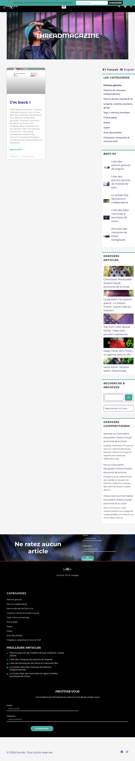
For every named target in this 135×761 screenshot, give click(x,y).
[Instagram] (127, 752)
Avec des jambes (112, 132)
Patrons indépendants (17, 604)
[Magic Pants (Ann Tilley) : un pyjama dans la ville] (118, 343)
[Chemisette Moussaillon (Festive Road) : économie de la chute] (118, 271)
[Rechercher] (128, 397)
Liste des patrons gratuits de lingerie (120, 165)
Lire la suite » (16, 149)
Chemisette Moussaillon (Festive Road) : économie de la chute (117, 283)
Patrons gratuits (14, 599)
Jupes (106, 127)
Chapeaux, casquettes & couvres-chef (24, 640)
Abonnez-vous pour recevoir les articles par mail (43, 3)
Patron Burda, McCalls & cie (118, 99)
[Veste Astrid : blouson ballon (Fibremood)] (118, 361)
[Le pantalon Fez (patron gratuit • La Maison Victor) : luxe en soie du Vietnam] (118, 294)
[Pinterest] (122, 752)
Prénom (87, 546)
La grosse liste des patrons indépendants (119, 199)
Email (86, 535)
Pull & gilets (12, 622)
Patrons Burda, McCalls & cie (20, 608)
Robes (106, 122)
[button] (64, 6)
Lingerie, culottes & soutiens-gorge (23, 613)
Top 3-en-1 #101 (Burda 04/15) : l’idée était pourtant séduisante (116, 331)
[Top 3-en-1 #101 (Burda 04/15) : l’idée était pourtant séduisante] (118, 319)
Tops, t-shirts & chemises (116, 112)
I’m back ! (20, 102)
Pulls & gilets (110, 117)
